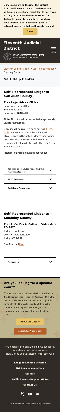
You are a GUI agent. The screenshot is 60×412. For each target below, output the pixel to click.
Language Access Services (30, 362)
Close (30, 31)
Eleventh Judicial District (17, 68)
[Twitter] (22, 394)
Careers (30, 373)
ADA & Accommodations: (30, 368)
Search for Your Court (30, 331)
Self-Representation (43, 68)
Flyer (21, 244)
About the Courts (30, 321)
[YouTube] (30, 394)
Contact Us (30, 384)
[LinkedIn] (38, 394)
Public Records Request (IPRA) (30, 379)
